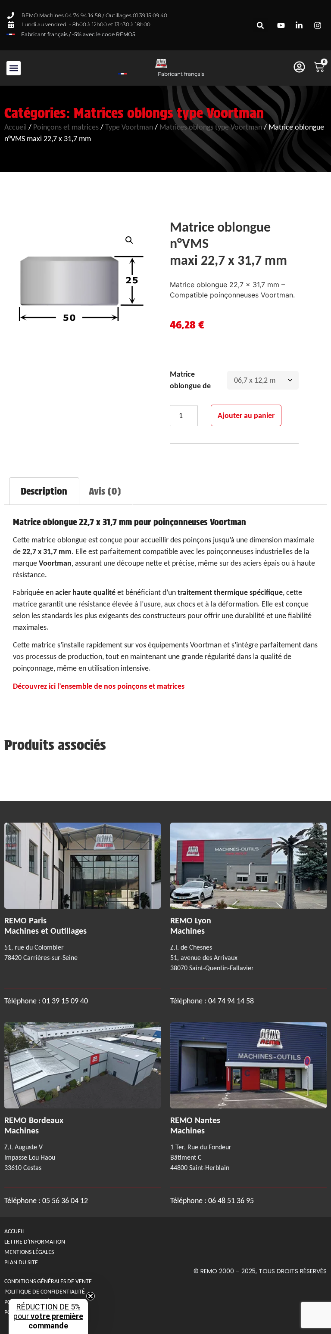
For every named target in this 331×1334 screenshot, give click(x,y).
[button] (260, 25)
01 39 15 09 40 (64, 1001)
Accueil (15, 127)
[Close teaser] (90, 1296)
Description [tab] (44, 491)
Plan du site (21, 1262)
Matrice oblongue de (190, 379)
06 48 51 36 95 (231, 1200)
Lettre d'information (34, 1241)
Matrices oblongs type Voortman (169, 113)
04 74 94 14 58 (231, 1001)
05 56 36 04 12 (65, 1200)
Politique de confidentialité (44, 1291)
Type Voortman (129, 127)
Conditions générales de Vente (48, 1281)
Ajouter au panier (246, 415)
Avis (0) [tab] (105, 491)
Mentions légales (29, 1252)
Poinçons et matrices (66, 127)
